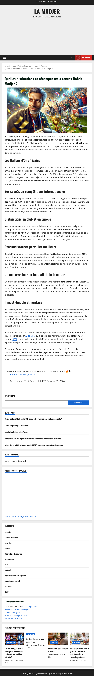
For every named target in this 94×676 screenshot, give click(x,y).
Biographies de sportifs (13, 553)
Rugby (7, 591)
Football (8, 570)
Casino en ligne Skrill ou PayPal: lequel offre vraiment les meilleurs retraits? (33, 418)
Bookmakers (9, 559)
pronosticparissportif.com (16, 615)
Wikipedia (30, 335)
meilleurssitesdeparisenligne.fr (18, 609)
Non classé (8, 586)
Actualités (8, 532)
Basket (7, 548)
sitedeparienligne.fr (13, 612)
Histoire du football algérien (15, 575)
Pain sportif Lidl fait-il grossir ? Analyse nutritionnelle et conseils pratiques (33, 438)
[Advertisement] (47, 35)
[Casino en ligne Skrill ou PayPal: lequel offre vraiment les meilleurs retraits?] (14, 639)
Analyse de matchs (11, 537)
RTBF (14, 339)
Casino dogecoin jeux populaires (17, 425)
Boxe (6, 564)
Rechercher (10, 396)
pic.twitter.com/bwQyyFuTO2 (22, 374)
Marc (73, 660)
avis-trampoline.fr (29, 606)
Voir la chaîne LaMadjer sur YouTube (20, 516)
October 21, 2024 (56, 381)
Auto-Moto (8, 543)
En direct (86, 57)
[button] (4, 57)
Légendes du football (12, 581)
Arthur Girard (10, 660)
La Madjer (47, 11)
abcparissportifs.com (14, 618)
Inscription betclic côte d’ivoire (16, 432)
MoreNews (55, 673)
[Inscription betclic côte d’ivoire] (58, 639)
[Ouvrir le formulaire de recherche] (72, 57)
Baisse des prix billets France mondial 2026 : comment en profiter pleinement (34, 445)
